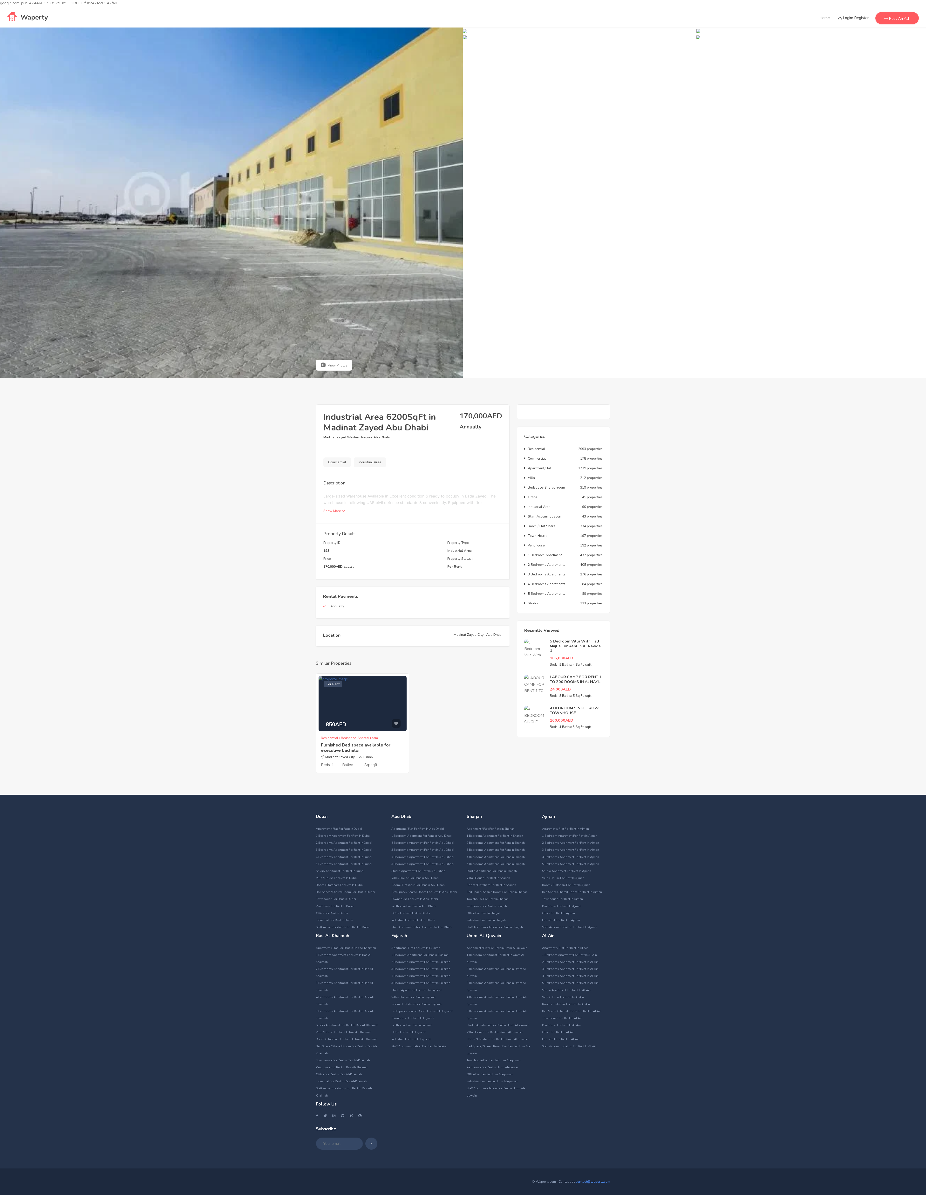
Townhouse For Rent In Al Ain (562, 1018)
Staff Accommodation (544, 516)
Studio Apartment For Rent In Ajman (566, 871)
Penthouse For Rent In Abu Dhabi (413, 906)
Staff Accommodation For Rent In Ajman (569, 927)
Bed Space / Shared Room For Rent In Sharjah (497, 892)
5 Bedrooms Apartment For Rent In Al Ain (570, 983)
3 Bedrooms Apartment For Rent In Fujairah (420, 969)
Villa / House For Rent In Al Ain (563, 997)
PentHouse (536, 545)
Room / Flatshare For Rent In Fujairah (416, 1004)
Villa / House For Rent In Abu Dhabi (415, 878)
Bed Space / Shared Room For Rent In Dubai (345, 892)
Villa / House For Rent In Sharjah (488, 878)
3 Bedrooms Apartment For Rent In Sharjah (496, 850)
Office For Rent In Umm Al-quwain (490, 1074)
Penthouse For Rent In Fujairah (411, 1025)
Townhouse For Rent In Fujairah (412, 1018)
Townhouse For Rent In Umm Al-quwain (494, 1060)
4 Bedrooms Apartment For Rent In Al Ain (570, 976)
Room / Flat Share (541, 526)
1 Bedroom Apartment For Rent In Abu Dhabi (421, 836)
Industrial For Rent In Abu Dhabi (413, 920)
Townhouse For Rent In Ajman (562, 899)
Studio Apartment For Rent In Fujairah (416, 990)
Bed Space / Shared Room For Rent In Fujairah (422, 1011)
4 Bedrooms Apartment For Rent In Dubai (344, 857)
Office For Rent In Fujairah (408, 1032)
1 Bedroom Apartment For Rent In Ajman (569, 836)
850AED (336, 724)
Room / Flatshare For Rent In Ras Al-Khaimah (346, 1039)
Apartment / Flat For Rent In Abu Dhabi (417, 829)
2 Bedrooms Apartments (546, 564)
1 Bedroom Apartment (545, 555)
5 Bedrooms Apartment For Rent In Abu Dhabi (422, 864)
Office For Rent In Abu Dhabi (410, 913)
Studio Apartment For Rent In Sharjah (492, 871)
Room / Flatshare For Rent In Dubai (339, 885)
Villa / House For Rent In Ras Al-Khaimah (343, 1032)
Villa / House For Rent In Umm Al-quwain (495, 1032)
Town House (537, 535)
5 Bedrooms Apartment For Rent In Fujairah (420, 983)
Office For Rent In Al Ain (558, 1032)
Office (532, 497)
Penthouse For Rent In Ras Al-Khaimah (342, 1067)
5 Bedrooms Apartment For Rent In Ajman (570, 864)
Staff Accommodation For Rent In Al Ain (569, 1046)
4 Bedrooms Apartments (546, 584)
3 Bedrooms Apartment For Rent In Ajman (570, 850)
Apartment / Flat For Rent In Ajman (565, 829)
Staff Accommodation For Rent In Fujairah (419, 1046)
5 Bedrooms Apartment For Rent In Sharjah (496, 864)
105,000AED (561, 658)
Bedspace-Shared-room (546, 487)
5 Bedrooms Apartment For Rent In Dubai (344, 864)
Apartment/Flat (539, 468)
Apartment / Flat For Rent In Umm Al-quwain (497, 948)
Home (824, 18)
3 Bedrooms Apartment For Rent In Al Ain (570, 969)
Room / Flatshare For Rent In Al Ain (566, 1004)
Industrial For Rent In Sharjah (486, 920)
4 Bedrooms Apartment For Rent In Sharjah (496, 857)
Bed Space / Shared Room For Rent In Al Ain (571, 1011)
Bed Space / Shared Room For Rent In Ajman (572, 892)
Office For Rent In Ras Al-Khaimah (339, 1074)
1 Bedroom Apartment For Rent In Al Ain (569, 955)
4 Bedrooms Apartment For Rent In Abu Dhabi (422, 857)
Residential (536, 449)
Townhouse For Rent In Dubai (336, 899)
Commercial (337, 462)
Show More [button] (332, 511)
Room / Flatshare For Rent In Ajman (566, 885)
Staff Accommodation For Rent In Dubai (343, 927)
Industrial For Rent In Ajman (561, 920)
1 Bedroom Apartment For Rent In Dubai (343, 836)
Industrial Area (370, 462)
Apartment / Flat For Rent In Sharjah (491, 829)
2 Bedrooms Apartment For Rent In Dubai (344, 843)
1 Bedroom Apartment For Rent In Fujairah (420, 955)
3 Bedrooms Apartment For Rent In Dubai (344, 850)
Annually (337, 606)
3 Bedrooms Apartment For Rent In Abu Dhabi (422, 850)
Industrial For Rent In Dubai (334, 920)
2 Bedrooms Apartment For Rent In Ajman (570, 843)
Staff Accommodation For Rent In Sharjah (495, 927)
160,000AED (561, 720)
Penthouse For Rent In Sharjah (487, 906)
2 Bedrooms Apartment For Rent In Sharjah (496, 843)
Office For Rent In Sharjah (484, 913)
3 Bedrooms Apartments (546, 574)
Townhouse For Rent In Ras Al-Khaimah (343, 1060)
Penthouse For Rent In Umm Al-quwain (493, 1067)
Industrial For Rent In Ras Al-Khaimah (341, 1081)
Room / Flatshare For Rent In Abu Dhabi (418, 885)
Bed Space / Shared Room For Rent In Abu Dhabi (424, 892)
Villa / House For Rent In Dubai (336, 878)
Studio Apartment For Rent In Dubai (340, 871)
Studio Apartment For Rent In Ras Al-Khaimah (347, 1025)
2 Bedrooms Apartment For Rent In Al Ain (570, 962)
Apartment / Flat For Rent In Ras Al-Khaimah (346, 948)
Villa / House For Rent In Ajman (563, 878)
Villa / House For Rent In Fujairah (413, 997)
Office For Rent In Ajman (558, 913)
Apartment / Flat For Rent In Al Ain (565, 948)
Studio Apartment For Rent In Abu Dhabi (418, 871)
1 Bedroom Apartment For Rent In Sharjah (495, 836)
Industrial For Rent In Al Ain (560, 1039)
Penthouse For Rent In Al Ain (561, 1025)
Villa (531, 478)
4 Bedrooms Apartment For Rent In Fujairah (420, 976)
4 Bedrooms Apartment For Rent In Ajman (570, 857)
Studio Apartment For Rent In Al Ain (566, 990)
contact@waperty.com (593, 1181)
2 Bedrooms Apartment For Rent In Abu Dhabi (422, 843)
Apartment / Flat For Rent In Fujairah (415, 948)
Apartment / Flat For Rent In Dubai (339, 829)
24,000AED (560, 689)
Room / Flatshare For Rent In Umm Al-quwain (498, 1039)
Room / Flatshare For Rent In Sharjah (491, 885)
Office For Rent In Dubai (332, 913)
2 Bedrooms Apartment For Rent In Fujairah (420, 962)
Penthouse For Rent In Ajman (561, 906)
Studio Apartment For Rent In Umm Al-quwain (498, 1025)
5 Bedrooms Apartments (546, 593)
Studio (533, 603)
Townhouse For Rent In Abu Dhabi (414, 899)
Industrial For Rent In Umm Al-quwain (492, 1081)
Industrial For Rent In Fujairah (411, 1039)
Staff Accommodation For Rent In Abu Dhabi (421, 927)
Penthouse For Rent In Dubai (335, 906)
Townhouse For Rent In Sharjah (488, 899)
